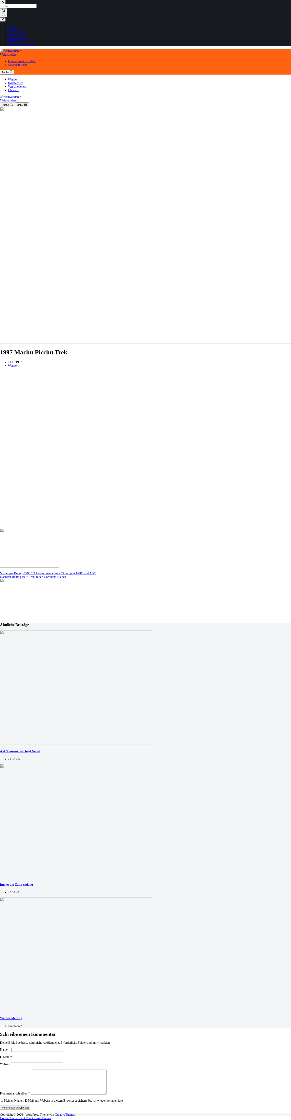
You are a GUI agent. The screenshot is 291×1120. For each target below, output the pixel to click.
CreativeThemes (65, 1114)
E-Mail (6, 1056)
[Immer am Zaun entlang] (76, 877)
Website (5, 1064)
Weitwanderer (8, 54)
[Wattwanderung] (76, 1010)
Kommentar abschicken (15, 1107)
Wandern (13, 79)
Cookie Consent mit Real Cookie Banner (25, 1118)
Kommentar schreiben (15, 1093)
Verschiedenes (17, 86)
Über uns (13, 90)
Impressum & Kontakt (22, 61)
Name (5, 1049)
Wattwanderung (11, 1018)
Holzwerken (15, 83)
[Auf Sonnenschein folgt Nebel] (76, 743)
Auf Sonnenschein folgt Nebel (20, 751)
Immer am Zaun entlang (16, 884)
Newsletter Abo (18, 64)
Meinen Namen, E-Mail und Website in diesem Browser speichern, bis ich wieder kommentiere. (64, 1100)
